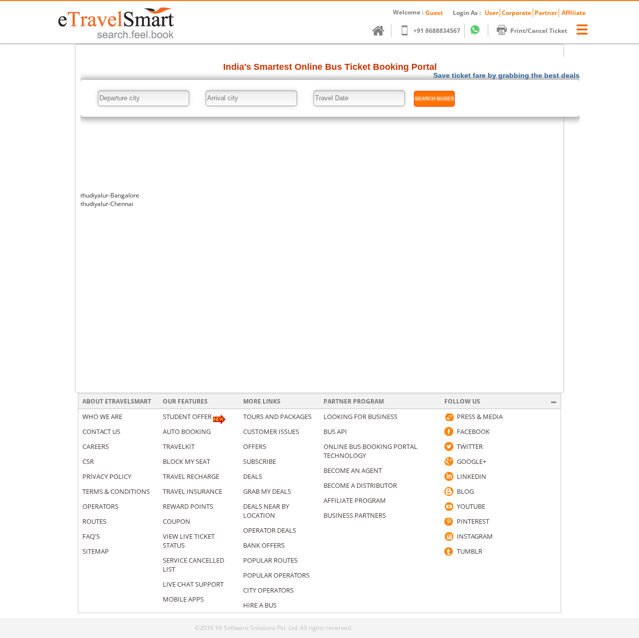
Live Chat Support (193, 584)
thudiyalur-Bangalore (109, 195)
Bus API (335, 431)
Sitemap (95, 551)
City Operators (268, 590)
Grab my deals (267, 491)
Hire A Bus (260, 605)
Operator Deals (269, 530)
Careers (95, 446)
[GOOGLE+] (448, 461)
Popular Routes (270, 560)
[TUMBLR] (448, 551)
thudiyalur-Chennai (106, 204)
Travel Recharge (191, 476)
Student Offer (187, 416)
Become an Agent (352, 470)
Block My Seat (186, 461)
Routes (94, 521)
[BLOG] (448, 491)
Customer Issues (271, 431)
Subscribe (259, 461)
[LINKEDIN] (448, 476)
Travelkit (179, 446)
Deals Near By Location (266, 511)
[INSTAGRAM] (448, 536)
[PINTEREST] (448, 521)
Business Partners (354, 515)
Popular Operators (276, 575)
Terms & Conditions (116, 491)
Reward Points (188, 506)
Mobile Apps (183, 599)
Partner (546, 12)
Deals (252, 476)
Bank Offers (264, 545)
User (491, 12)
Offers (254, 446)
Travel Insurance (192, 491)
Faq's (91, 536)
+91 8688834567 (436, 30)
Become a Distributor (360, 485)
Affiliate (574, 12)
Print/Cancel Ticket (538, 30)
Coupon (176, 521)
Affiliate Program (354, 500)
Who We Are (102, 416)
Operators (100, 506)
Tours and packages (277, 416)
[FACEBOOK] (448, 431)
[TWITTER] (448, 446)
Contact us (101, 431)
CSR (88, 461)
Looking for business (360, 416)
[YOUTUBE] (448, 506)
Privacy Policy (106, 476)
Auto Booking (187, 431)
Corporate (516, 12)
